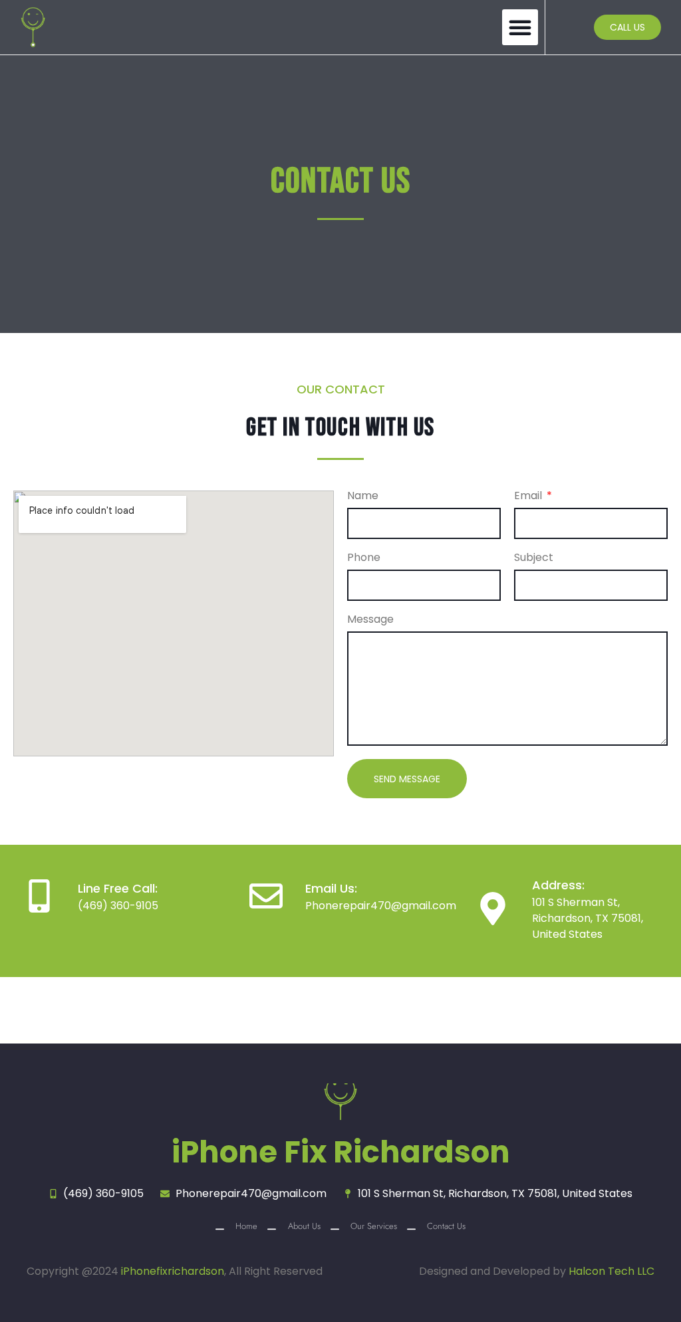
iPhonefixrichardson (172, 1271)
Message (370, 620)
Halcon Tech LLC (611, 1271)
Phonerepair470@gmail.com (380, 905)
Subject (533, 558)
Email (529, 497)
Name (362, 497)
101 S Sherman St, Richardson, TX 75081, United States (587, 918)
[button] (520, 27)
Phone (363, 558)
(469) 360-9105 (118, 905)
